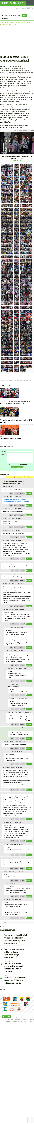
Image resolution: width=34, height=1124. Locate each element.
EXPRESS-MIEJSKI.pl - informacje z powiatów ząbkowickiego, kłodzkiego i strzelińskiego (13, 3)
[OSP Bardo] (17, 1010)
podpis (4, 451)
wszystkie (23, 8)
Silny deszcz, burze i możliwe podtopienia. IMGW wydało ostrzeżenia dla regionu (14, 980)
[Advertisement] (17, 40)
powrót (4, 922)
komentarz (4, 454)
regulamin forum (23, 464)
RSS (5, 1019)
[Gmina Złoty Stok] (24, 1005)
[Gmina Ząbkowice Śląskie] (13, 1000)
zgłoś (11, 493)
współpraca (18, 1019)
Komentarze (4, 18)
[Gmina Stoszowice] (14, 1005)
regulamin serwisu (17, 1021)
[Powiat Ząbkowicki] (5, 1000)
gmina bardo (29, 380)
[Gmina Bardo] (20, 1000)
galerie (12, 22)
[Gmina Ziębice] (3, 1010)
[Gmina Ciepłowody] (27, 1000)
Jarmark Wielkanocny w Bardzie (10, 439)
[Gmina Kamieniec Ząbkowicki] (3, 1005)
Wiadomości (4, 15)
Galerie (24, 15)
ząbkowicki (30, 8)
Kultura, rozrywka (15, 15)
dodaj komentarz (17, 467)
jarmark (3, 381)
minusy (22, 493)
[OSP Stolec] (10, 1010)
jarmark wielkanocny (19, 380)
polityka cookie (28, 1021)
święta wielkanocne (11, 381)
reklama (10, 1019)
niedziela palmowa (8, 380)
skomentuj (29, 493)
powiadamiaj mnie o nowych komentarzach (20, 477)
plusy (16, 493)
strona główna (5, 22)
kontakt (25, 1019)
